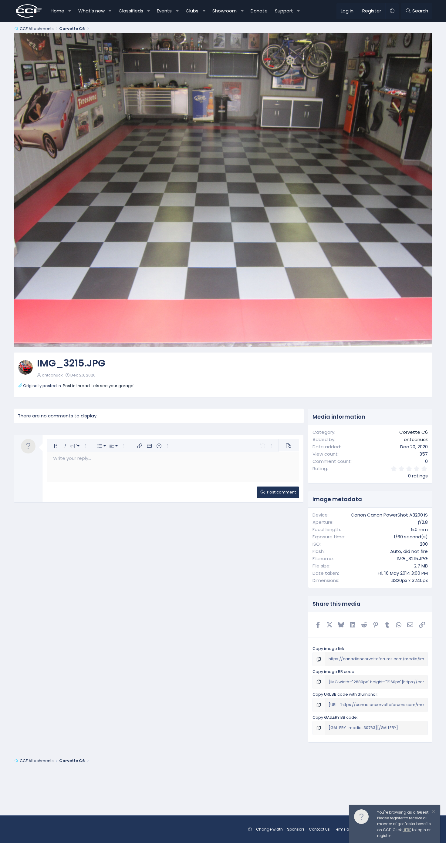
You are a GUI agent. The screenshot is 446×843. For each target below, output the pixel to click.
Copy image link (328, 648)
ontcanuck (52, 375)
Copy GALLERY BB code (335, 717)
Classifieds (131, 11)
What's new (91, 11)
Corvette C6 (413, 432)
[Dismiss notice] (433, 812)
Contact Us (319, 829)
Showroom (224, 11)
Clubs (192, 11)
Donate (259, 11)
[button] (70, 11)
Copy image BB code (333, 671)
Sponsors (296, 829)
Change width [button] (269, 829)
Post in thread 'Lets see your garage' (98, 386)
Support (284, 11)
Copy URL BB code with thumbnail (345, 694)
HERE (407, 829)
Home (57, 11)
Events (164, 11)
